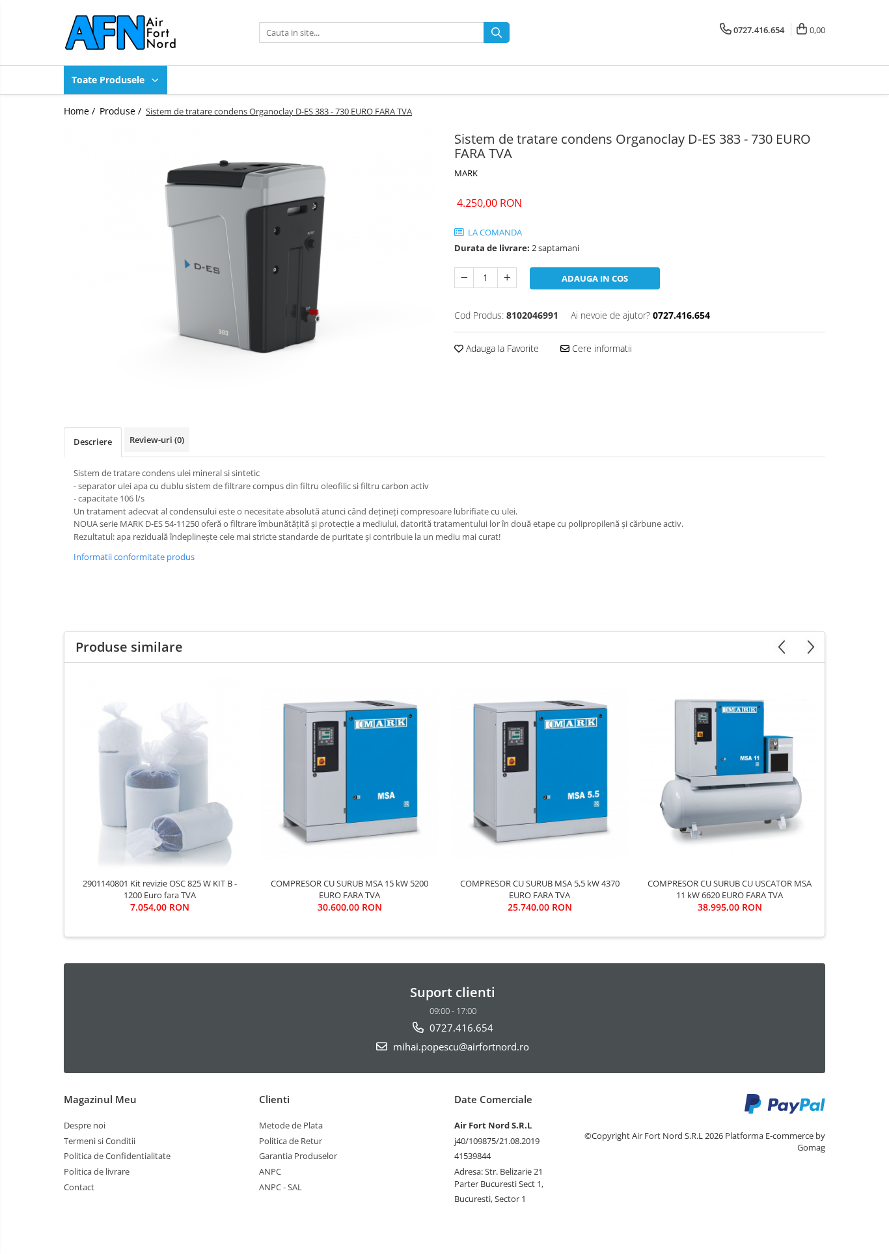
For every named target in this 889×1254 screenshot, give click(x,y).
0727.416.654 (460, 1027)
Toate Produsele (109, 79)
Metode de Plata (291, 1125)
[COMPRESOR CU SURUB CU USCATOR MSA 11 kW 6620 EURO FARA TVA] (729, 772)
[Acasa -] (129, 32)
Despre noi (84, 1125)
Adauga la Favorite (501, 348)
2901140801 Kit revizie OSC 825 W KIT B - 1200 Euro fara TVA (160, 889)
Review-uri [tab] (157, 440)
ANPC (270, 1171)
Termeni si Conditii (99, 1141)
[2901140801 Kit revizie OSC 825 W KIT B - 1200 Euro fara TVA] (159, 773)
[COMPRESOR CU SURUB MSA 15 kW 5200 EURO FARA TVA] (349, 773)
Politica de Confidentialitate (117, 1156)
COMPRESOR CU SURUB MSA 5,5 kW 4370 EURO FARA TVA (540, 889)
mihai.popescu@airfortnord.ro (459, 1046)
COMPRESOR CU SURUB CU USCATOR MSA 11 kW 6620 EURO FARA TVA (730, 889)
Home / (81, 111)
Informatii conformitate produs (134, 557)
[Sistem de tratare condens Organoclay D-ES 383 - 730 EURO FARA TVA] (249, 257)
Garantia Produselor (298, 1156)
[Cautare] (497, 32)
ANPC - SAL (280, 1187)
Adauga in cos (595, 278)
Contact (79, 1187)
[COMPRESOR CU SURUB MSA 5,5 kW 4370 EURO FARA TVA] (539, 773)
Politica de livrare (97, 1171)
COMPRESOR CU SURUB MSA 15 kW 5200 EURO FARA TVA (349, 889)
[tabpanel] (249, 257)
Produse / (122, 111)
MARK (466, 173)
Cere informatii (600, 348)
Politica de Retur (290, 1141)
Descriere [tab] (93, 441)
